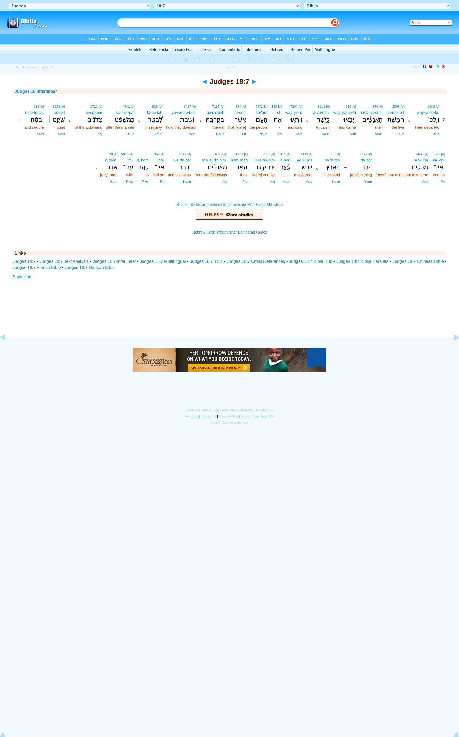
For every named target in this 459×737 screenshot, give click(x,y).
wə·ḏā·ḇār (182, 160)
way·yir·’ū (293, 112)
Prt (244, 134)
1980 (431, 107)
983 (155, 107)
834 (238, 107)
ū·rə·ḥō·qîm (264, 160)
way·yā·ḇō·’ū (344, 112)
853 (274, 107)
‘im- (130, 160)
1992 (239, 154)
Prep (145, 182)
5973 (125, 154)
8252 (56, 107)
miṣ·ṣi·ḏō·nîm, (214, 160)
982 (36, 107)
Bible (17, 67)
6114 (282, 154)
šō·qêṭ (59, 112)
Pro (245, 182)
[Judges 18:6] (6, 349)
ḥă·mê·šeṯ (395, 112)
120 (110, 154)
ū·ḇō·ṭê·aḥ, (34, 112)
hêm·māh (239, 160)
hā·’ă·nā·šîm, (371, 112)
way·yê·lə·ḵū (428, 112)
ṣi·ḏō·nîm (94, 112)
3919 (321, 107)
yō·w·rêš (304, 160)
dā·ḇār (366, 160)
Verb (436, 134)
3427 (187, 107)
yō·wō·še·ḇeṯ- (184, 112)
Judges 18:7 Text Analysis (64, 261)
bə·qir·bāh (215, 112)
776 (332, 154)
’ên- (161, 160)
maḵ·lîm (421, 160)
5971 (259, 107)
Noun (400, 134)
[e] (437, 107)
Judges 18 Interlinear (36, 91)
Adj (99, 134)
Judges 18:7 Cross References (256, 261)
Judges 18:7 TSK (206, 261)
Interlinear (29, 67)
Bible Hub (21, 277)
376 (375, 107)
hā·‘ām (261, 112)
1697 (363, 154)
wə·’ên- (438, 160)
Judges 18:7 (24, 261)
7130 (216, 107)
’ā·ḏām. (110, 160)
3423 (304, 154)
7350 (266, 154)
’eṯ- (279, 112)
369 (437, 154)
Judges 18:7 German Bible (90, 267)
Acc (279, 134)
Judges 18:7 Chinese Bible (418, 261)
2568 (396, 107)
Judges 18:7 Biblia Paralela (362, 261)
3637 (420, 154)
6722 (94, 107)
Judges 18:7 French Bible (36, 267)
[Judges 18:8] (452, 349)
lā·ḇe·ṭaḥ (154, 112)
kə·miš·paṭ (125, 112)
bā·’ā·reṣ (332, 160)
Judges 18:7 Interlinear (114, 261)
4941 (126, 107)
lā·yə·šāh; (321, 112)
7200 (294, 107)
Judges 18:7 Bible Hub (310, 261)
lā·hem (143, 160)
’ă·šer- (240, 112)
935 (348, 107)
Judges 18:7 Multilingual (163, 261)
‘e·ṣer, (285, 160)
